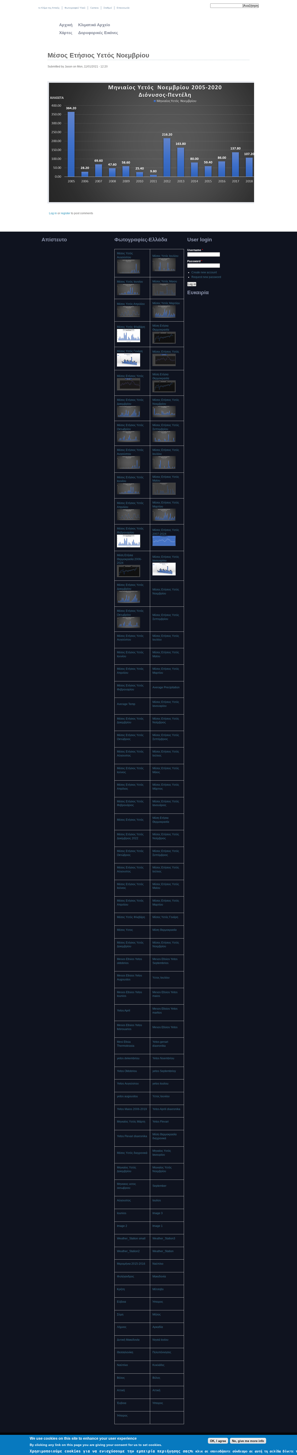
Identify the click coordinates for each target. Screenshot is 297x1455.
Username (195, 250)
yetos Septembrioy (164, 1071)
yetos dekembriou (128, 1058)
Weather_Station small (131, 1238)
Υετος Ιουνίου (161, 1096)
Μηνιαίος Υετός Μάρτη (131, 1121)
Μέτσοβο (158, 1289)
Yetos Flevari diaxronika (132, 1136)
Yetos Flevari (160, 1121)
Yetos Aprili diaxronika (166, 1109)
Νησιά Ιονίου (160, 1339)
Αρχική (65, 25)
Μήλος (156, 1314)
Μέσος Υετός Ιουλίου (165, 256)
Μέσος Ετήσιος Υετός (165, 351)
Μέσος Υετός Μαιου (164, 281)
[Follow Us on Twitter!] (193, 6)
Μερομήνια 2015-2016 (131, 1263)
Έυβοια (121, 1403)
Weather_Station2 (128, 1251)
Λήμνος (121, 1327)
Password (194, 261)
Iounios (121, 1213)
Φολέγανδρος (125, 1276)
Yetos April (123, 1010)
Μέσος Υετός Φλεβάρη (131, 327)
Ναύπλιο (157, 1263)
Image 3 (157, 1213)
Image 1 (157, 1226)
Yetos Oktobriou (127, 1071)
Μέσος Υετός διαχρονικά (132, 1153)
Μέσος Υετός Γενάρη (130, 351)
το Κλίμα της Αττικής (49, 7)
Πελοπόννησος (161, 1352)
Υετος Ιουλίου (161, 977)
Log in (53, 213)
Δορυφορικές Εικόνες (98, 33)
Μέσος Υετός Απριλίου (131, 304)
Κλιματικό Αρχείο (94, 25)
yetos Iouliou (160, 1083)
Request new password (206, 277)
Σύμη (120, 1314)
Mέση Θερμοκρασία (164, 930)
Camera (94, 7)
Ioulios (156, 1200)
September (159, 1185)
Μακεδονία (159, 1276)
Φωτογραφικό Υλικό (75, 7)
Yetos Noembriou (163, 1058)
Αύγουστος (124, 1200)
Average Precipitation (166, 687)
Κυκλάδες (158, 1365)
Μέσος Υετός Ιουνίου (130, 281)
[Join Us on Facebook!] (198, 6)
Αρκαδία (157, 1327)
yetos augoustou (127, 1096)
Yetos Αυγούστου (128, 1083)
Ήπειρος (157, 1301)
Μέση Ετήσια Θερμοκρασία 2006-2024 (129, 559)
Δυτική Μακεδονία (128, 1339)
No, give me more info (248, 1440)
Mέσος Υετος (125, 930)
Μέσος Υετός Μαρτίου (166, 303)
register (65, 213)
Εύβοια (121, 1301)
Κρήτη (121, 1289)
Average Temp (126, 704)
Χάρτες (65, 33)
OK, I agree (218, 1440)
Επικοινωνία (123, 7)
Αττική (121, 1390)
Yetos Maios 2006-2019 (132, 1109)
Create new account (204, 272)
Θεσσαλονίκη (125, 1352)
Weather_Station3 (163, 1238)
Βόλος (121, 1377)
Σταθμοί (107, 7)
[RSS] (203, 6)
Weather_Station (163, 1251)
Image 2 (122, 1226)
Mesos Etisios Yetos (165, 1027)
